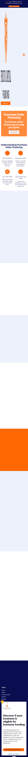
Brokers (4, 696)
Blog (3, 701)
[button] (24, 55)
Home (3, 690)
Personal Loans (6, 694)
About (3, 692)
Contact (4, 699)
